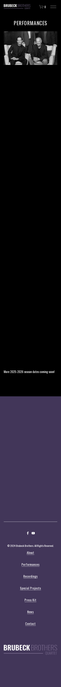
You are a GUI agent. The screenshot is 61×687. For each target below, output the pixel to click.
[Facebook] (27, 533)
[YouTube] (33, 533)
